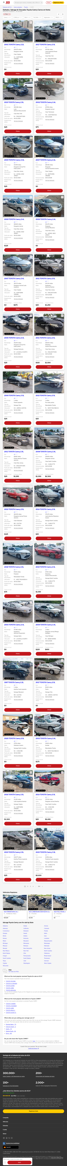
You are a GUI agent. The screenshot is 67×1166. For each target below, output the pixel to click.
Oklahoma (47, 953)
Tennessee (47, 958)
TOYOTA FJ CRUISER (11, 983)
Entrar (48, 2)
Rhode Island (47, 955)
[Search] (41, 2)
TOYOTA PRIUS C (10, 1010)
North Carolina (48, 950)
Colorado (46, 928)
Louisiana (46, 938)
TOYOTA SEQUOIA (11, 990)
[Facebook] (7, 1138)
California (26, 928)
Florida (46, 931)
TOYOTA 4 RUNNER (11, 1006)
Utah (24, 960)
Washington (26, 963)
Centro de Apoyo (32, 1048)
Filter (7, 14)
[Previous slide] (5, 31)
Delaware (26, 931)
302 (39, 886)
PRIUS (59, 17)
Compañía (5, 1117)
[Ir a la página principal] (7, 2)
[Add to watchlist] (31, 22)
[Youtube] (12, 1138)
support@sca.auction (27, 1151)
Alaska (25, 926)
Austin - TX (9, 1029)
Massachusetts (48, 941)
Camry (7, 17)
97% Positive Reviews (8, 1093)
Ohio (24, 953)
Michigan (5, 943)
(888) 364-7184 (17, 1151)
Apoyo (4, 1133)
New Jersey (47, 948)
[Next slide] (29, 31)
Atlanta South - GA (11, 1031)
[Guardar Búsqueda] (62, 14)
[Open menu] (3, 2)
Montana (25, 945)
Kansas (5, 938)
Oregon (5, 955)
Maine (4, 941)
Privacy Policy (53, 1157)
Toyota (26, 7)
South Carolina (7, 958)
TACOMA (37, 17)
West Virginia (47, 963)
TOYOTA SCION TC (11, 1012)
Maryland (26, 941)
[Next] (42, 886)
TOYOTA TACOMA (11, 981)
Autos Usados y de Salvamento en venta (14, 1076)
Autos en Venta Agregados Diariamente (46, 1085)
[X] (9, 1138)
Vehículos (5, 1121)
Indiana (25, 936)
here (34, 1041)
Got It (19, 1162)
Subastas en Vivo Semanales (10, 1085)
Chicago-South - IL (11, 1026)
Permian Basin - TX (11, 1024)
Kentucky (25, 938)
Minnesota (26, 943)
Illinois (4, 936)
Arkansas (5, 928)
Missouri (5, 945)
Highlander (48, 17)
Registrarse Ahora (58, 2)
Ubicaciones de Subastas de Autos (45, 1076)
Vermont (46, 960)
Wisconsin (5, 965)
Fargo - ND (9, 1033)
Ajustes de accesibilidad (12, 1143)
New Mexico (6, 950)
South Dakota (27, 958)
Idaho (45, 933)
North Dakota (6, 953)
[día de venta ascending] (58, 14)
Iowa (45, 936)
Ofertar (18, 73)
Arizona (46, 926)
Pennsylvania (26, 955)
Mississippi (47, 943)
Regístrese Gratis (33, 1111)
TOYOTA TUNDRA (11, 1003)
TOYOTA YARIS (10, 988)
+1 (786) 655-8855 (7, 1151)
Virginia (5, 963)
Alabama (5, 926)
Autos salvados (18, 7)
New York (26, 950)
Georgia (5, 933)
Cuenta (5, 1129)
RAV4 (28, 17)
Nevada (5, 948)
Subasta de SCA (7, 7)
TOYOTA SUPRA (10, 985)
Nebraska (46, 945)
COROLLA (18, 17)
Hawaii (25, 933)
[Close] (30, 1159)
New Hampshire (27, 948)
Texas (4, 960)
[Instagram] (4, 1138)
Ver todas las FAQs (14, 971)
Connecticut (6, 931)
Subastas (5, 1125)
